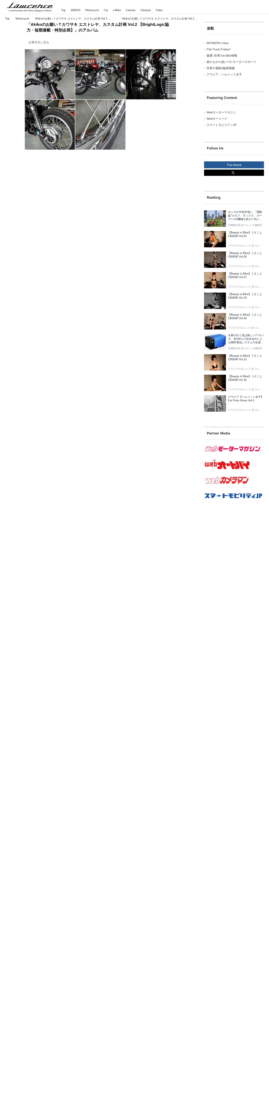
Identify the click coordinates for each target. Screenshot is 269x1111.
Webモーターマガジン (221, 112)
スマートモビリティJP (221, 125)
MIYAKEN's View (218, 43)
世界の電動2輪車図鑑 (221, 68)
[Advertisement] (234, 581)
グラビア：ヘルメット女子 (224, 74)
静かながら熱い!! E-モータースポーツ (231, 62)
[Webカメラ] (234, 486)
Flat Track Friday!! (219, 49)
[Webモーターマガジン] (234, 454)
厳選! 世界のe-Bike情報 (222, 55)
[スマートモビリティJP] (234, 501)
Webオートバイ (217, 118)
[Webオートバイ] (234, 469)
